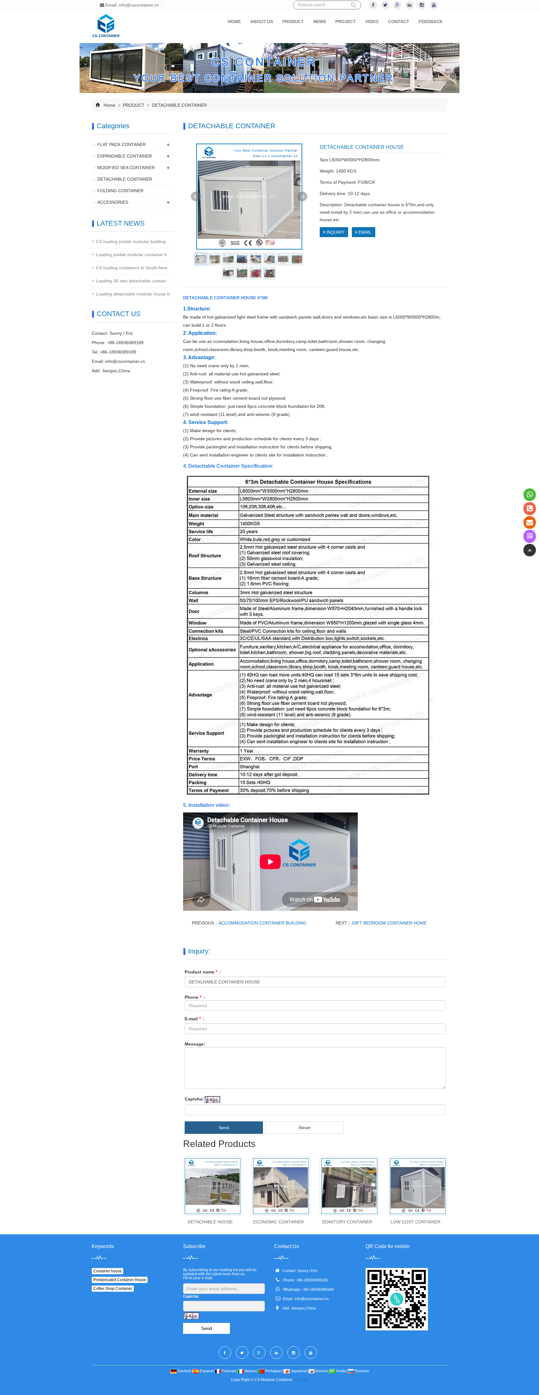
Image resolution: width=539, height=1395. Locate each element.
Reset (304, 1127)
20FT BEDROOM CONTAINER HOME (389, 922)
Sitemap (301, 1380)
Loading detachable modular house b (133, 293)
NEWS (319, 21)
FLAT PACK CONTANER (121, 144)
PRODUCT (293, 21)
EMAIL (364, 232)
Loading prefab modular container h (131, 254)
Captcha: (194, 1098)
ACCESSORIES (112, 202)
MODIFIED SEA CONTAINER (126, 167)
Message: (195, 1043)
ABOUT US (261, 21)
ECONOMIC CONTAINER (278, 1221)
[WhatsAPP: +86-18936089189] (529, 494)
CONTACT (398, 21)
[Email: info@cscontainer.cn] (529, 522)
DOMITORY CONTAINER (347, 1221)
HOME (234, 21)
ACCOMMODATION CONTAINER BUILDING (262, 922)
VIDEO (372, 21)
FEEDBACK (431, 21)
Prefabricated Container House (119, 1280)
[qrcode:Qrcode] (529, 536)
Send (224, 1127)
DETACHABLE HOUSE (210, 1221)
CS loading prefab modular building (131, 241)
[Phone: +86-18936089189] (529, 508)
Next (302, 197)
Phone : (195, 997)
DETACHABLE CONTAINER (179, 105)
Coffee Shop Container (112, 1288)
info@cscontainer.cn (125, 361)
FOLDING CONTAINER (120, 190)
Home (109, 105)
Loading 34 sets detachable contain (131, 280)
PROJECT (345, 21)
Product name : (203, 971)
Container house (107, 1271)
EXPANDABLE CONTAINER (124, 156)
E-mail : (195, 1018)
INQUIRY (334, 232)
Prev (196, 197)
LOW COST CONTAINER (415, 1221)
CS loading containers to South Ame (131, 267)
